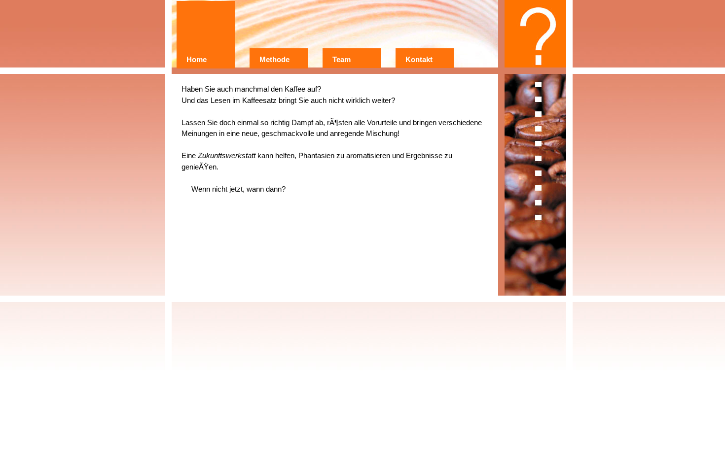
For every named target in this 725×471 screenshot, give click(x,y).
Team (341, 59)
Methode (274, 59)
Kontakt (419, 59)
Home (196, 59)
